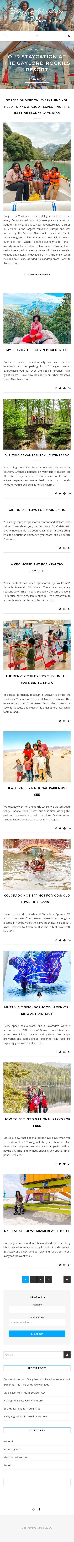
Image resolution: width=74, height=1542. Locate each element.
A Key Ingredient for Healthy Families (25, 1416)
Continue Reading (37, 274)
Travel (42, 50)
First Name (37, 1304)
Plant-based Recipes (15, 1457)
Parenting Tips (12, 1449)
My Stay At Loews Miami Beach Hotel (37, 1231)
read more (37, 79)
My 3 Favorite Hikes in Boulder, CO (37, 350)
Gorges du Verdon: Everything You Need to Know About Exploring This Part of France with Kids (37, 107)
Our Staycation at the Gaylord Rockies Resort (37, 63)
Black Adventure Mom (37, 15)
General (32, 50)
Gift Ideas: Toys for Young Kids (37, 510)
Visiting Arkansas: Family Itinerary (37, 455)
